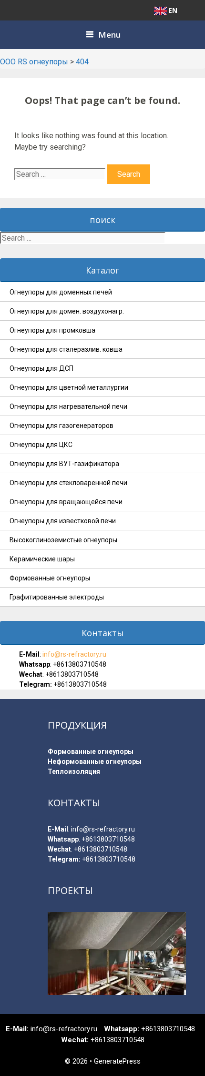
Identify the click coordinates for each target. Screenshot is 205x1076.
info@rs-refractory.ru (73, 654)
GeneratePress (117, 1061)
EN (172, 10)
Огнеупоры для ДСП (41, 368)
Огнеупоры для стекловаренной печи (68, 483)
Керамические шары (42, 559)
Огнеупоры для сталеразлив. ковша (66, 349)
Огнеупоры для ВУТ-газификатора (64, 463)
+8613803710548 (79, 664)
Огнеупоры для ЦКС (41, 444)
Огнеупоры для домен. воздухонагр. (67, 311)
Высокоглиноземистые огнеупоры (63, 540)
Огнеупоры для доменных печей (61, 292)
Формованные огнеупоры (50, 578)
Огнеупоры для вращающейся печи (66, 502)
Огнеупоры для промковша (52, 330)
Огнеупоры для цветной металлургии (69, 387)
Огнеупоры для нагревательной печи (68, 406)
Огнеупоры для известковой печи (63, 521)
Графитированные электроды (57, 597)
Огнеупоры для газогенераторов (61, 425)
